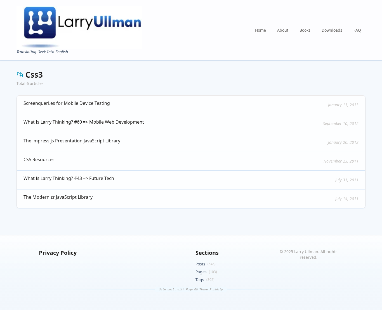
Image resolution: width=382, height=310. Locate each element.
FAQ (357, 30)
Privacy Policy (58, 252)
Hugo (190, 289)
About (282, 30)
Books (305, 30)
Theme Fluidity (211, 289)
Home (260, 30)
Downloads (332, 30)
